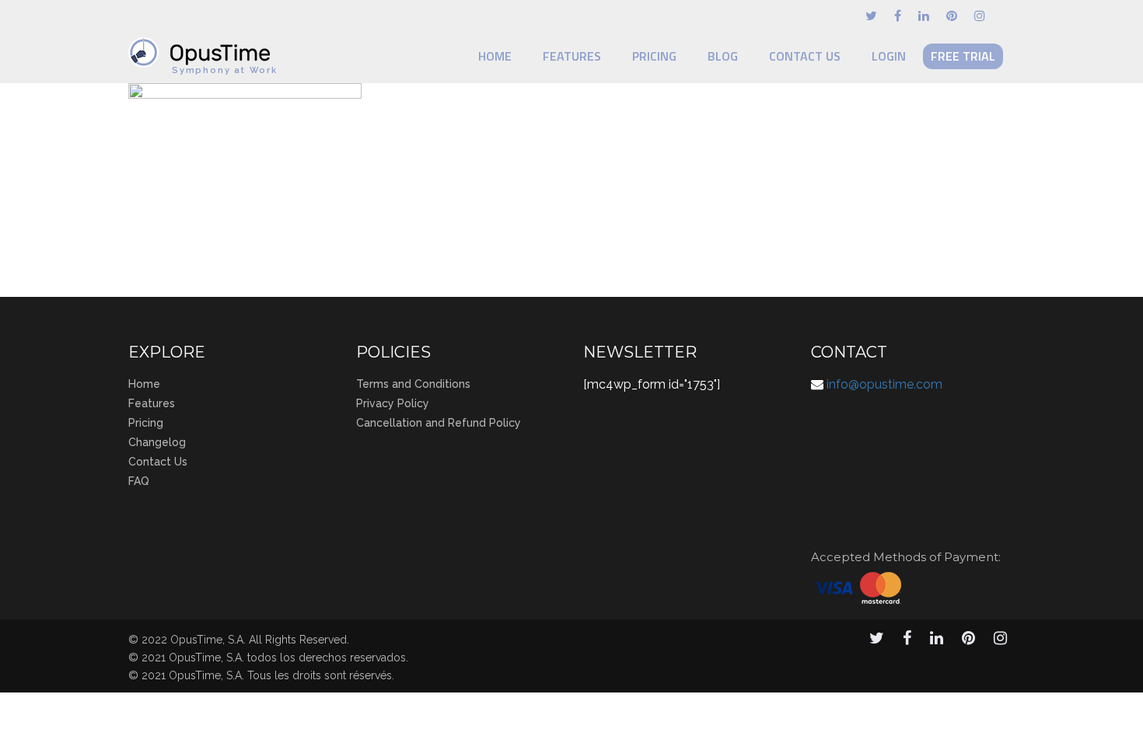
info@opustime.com (884, 384)
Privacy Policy (392, 403)
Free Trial (963, 56)
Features (572, 56)
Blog (723, 56)
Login (889, 56)
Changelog (157, 442)
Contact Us (805, 56)
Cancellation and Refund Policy (438, 423)
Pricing (654, 56)
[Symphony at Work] (203, 45)
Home (495, 56)
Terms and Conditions (413, 384)
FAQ (138, 481)
